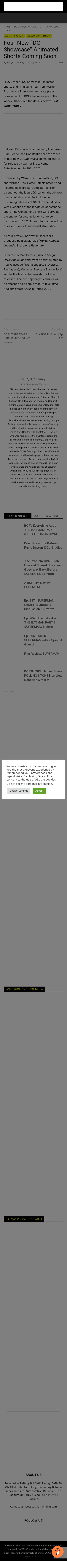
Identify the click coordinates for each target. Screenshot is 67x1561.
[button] (6, 18)
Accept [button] (39, 790)
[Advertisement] (33, 6)
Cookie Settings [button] (19, 790)
